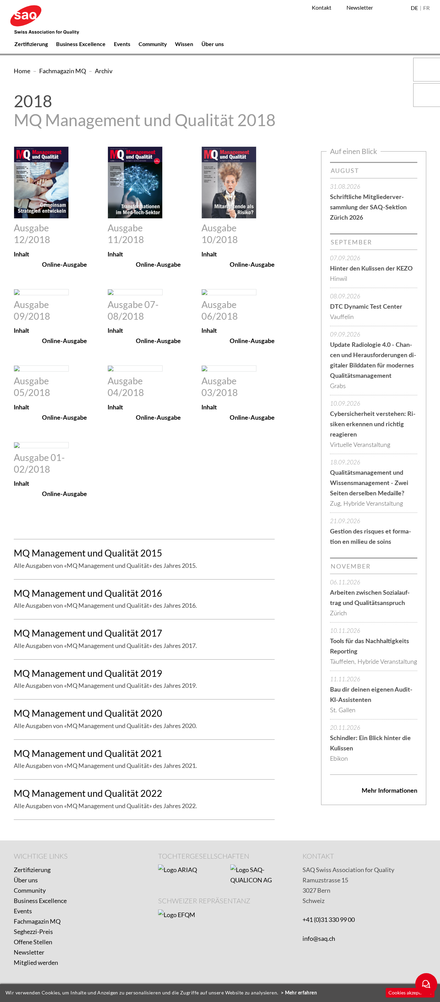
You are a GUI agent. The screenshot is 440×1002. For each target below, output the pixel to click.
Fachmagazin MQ (37, 921)
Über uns (26, 880)
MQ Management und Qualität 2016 (88, 593)
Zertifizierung (32, 869)
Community (30, 890)
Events (23, 911)
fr (426, 8)
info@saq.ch (318, 938)
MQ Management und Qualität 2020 (88, 713)
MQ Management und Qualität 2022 (88, 793)
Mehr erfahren (301, 992)
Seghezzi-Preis (33, 931)
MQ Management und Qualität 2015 (88, 553)
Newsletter (29, 952)
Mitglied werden (36, 962)
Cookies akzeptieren (409, 992)
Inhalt (21, 255)
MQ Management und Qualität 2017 (88, 633)
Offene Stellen (33, 942)
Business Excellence (40, 900)
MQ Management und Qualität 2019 (88, 673)
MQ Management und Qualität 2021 (88, 753)
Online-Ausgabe (64, 265)
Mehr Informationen (389, 791)
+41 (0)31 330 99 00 (328, 919)
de (414, 8)
